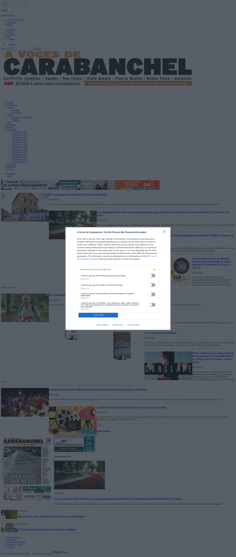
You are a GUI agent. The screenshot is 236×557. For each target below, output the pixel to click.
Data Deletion (102, 325)
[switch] (151, 275)
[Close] (165, 232)
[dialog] (118, 278)
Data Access (118, 325)
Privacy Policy (133, 325)
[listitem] (118, 269)
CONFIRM (98, 315)
